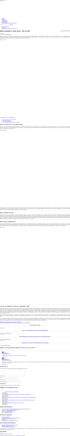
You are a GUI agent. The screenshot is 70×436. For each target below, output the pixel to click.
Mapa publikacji (5, 22)
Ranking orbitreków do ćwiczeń (7, 425)
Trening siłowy (4, 21)
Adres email (2, 379)
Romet (53, 314)
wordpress (4, 419)
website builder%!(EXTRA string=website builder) (11, 417)
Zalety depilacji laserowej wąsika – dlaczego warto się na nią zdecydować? (35, 336)
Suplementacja (4, 20)
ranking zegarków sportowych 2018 (8, 418)
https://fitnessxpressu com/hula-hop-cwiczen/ (10, 420)
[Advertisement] (35, 8)
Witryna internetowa (3, 381)
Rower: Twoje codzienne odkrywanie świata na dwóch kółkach (35, 330)
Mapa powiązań (3, 433)
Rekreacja (4, 19)
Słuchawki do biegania (9, 411)
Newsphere (18, 435)
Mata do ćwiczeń (9, 412)
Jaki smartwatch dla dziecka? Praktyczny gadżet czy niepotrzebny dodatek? (15, 322)
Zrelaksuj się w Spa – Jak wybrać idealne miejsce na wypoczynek (35, 342)
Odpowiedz (4, 357)
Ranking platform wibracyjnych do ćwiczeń (10, 424)
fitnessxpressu (8, 34)
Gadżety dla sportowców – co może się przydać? (10, 321)
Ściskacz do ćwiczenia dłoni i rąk (12, 409)
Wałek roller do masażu (11, 410)
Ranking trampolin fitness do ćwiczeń (9, 426)
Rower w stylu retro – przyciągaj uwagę (9, 119)
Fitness (3, 18)
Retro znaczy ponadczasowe (7, 121)
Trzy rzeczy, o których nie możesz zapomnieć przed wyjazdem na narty (17, 408)
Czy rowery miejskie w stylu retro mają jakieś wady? (11, 122)
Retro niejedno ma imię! (7, 120)
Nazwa (1, 377)
